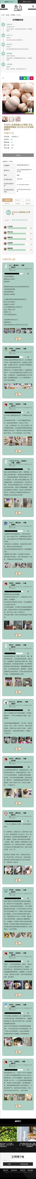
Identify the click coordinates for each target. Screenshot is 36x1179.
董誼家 (11, 813)
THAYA (11, 161)
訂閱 (9, 1164)
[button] (32, 98)
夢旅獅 (11, 890)
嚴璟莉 (11, 953)
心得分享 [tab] (7, 200)
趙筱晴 (11, 583)
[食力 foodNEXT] (18, 8)
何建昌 (11, 348)
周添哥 (11, 1005)
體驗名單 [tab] (28, 203)
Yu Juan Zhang (14, 461)
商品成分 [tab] (28, 200)
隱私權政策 (14, 1170)
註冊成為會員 (24, 1164)
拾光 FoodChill (27, 2)
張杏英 (11, 759)
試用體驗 (13, 15)
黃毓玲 (11, 404)
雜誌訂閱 (22, 1170)
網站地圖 (30, 1170)
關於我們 (5, 1170)
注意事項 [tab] (17, 203)
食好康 (7, 15)
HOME (3, 15)
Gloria (11, 522)
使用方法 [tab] (7, 203)
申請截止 (18, 155)
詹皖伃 (11, 645)
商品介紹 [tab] (17, 200)
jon (10, 265)
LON (10, 1061)
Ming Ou (12, 702)
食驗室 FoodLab (9, 2)
